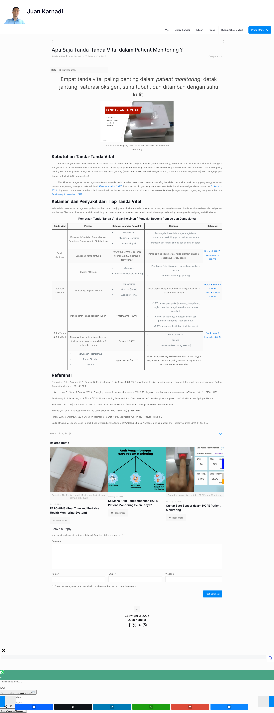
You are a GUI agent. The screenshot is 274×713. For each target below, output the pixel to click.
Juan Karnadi (74, 56)
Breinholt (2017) (212, 251)
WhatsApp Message (10, 697)
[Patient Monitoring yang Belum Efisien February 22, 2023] (266, 701)
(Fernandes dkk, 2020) (110, 186)
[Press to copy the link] (270, 659)
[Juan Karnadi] (33, 13)
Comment (57, 541)
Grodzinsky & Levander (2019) (67, 194)
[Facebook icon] (129, 625)
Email (112, 573)
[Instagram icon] (145, 625)
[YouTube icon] (139, 625)
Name (55, 573)
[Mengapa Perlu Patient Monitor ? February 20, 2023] (8, 701)
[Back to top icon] (137, 609)
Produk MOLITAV (259, 30)
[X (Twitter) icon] (134, 625)
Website (169, 573)
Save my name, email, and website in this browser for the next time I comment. (95, 586)
